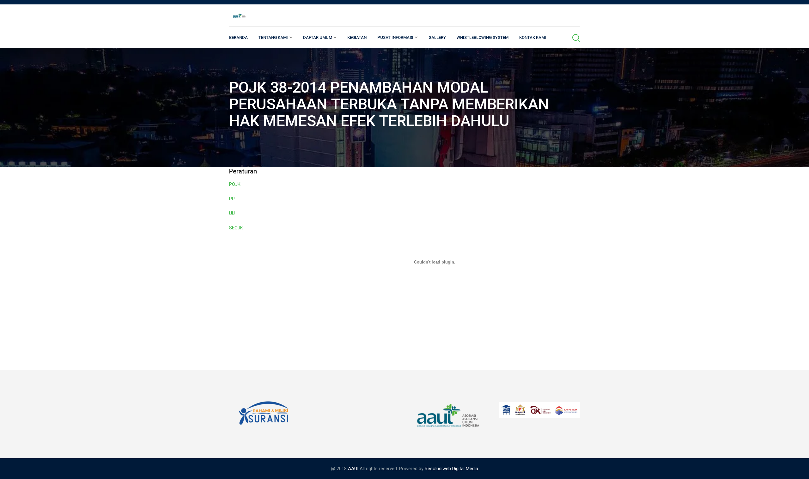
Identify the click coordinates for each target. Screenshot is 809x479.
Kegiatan (357, 37)
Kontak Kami (532, 37)
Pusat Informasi (395, 37)
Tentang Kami (273, 37)
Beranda (238, 37)
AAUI (353, 468)
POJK (234, 184)
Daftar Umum (317, 37)
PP (232, 199)
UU (232, 213)
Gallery (437, 37)
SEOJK (236, 228)
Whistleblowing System (482, 37)
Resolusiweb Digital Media (451, 468)
